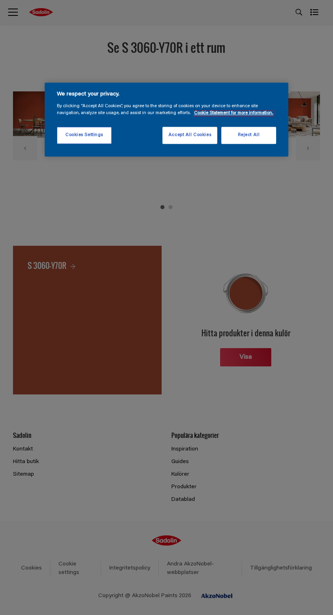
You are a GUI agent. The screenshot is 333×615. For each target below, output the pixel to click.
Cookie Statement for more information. (233, 113)
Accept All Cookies (190, 135)
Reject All (249, 135)
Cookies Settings (84, 135)
